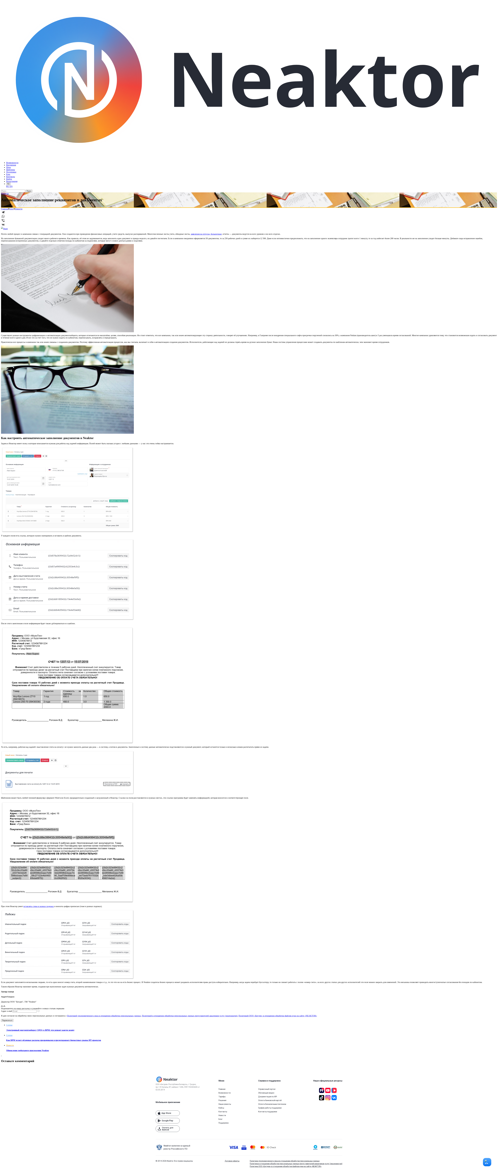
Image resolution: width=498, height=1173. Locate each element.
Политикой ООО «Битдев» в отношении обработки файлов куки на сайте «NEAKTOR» (277, 1016)
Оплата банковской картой (270, 1100)
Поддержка (11, 172)
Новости (5, 193)
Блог (8, 174)
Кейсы (221, 1108)
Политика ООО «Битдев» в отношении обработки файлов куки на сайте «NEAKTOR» (285, 1166)
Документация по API (267, 1097)
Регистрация (11, 181)
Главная (4, 209)
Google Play (167, 1120)
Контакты (10, 177)
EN (11, 186)
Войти (9, 179)
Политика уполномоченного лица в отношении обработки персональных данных (285, 1161)
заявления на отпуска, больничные (206, 234)
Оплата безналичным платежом (272, 1104)
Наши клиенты (225, 1104)
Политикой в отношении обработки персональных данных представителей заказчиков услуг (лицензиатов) (189, 1016)
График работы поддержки (270, 1108)
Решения (222, 1100)
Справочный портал (266, 1089)
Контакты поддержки (267, 1112)
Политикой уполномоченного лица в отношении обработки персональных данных (104, 1016)
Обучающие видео (266, 1093)
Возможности (12, 163)
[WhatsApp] (249, 216)
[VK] (249, 225)
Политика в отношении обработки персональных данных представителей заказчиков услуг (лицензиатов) (296, 1164)
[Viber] (249, 220)
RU (8, 184)
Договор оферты (232, 1161)
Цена (8, 167)
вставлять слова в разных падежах (38, 906)
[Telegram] (249, 212)
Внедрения (11, 165)
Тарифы (222, 1097)
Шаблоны (10, 170)
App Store (166, 1113)
